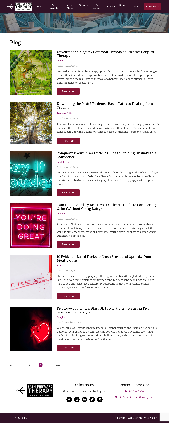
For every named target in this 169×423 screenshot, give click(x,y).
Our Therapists (52, 6)
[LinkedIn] (84, 399)
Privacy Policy (19, 417)
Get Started (96, 6)
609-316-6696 (136, 391)
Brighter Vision (148, 417)
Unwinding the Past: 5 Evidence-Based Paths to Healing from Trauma (105, 106)
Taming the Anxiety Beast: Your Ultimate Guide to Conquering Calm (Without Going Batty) (106, 207)
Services (83, 5)
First (12, 365)
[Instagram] (77, 399)
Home (39, 6)
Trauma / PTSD (64, 113)
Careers (111, 6)
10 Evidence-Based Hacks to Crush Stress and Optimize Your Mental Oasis (104, 259)
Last (58, 365)
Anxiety (61, 213)
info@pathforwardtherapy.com (136, 397)
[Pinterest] (100, 399)
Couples (61, 60)
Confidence (63, 162)
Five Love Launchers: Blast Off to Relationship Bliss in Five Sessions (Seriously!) (103, 310)
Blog (136, 6)
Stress (60, 265)
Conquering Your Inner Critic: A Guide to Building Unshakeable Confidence (106, 155)
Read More (68, 91)
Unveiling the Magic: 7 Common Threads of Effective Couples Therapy (105, 54)
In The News (70, 6)
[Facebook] (69, 399)
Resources (124, 5)
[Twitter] (92, 399)
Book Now (152, 6)
